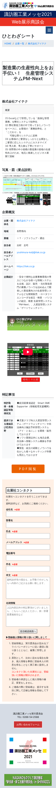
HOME (7, 43)
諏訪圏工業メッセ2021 (28, 14)
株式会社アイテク (37, 43)
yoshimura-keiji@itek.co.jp (31, 252)
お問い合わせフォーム (28, 724)
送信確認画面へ (28, 631)
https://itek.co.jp (26, 266)
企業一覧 (19, 43)
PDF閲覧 (28, 469)
